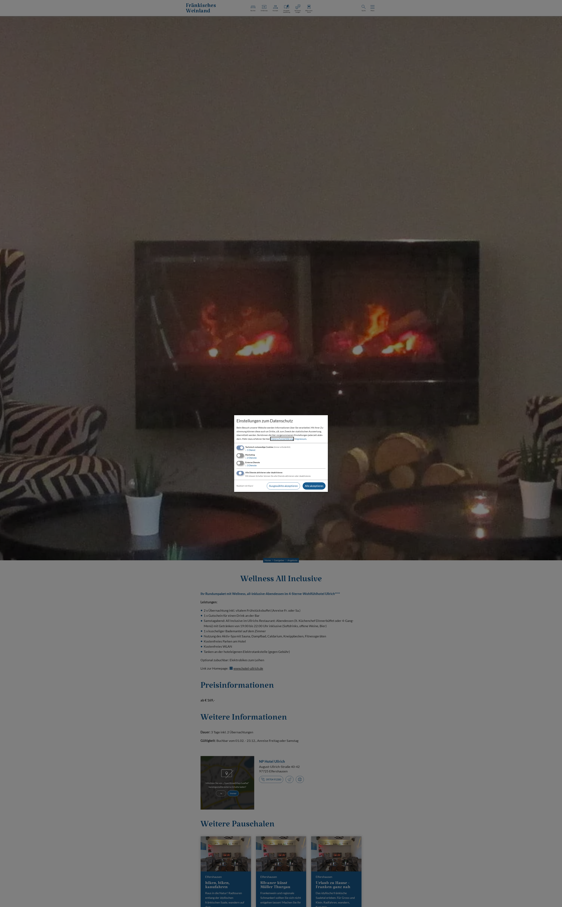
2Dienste (251, 457)
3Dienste (251, 465)
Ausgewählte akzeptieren (283, 485)
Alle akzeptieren (314, 485)
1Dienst (250, 450)
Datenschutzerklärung (282, 438)
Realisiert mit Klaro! (245, 486)
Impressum (300, 438)
